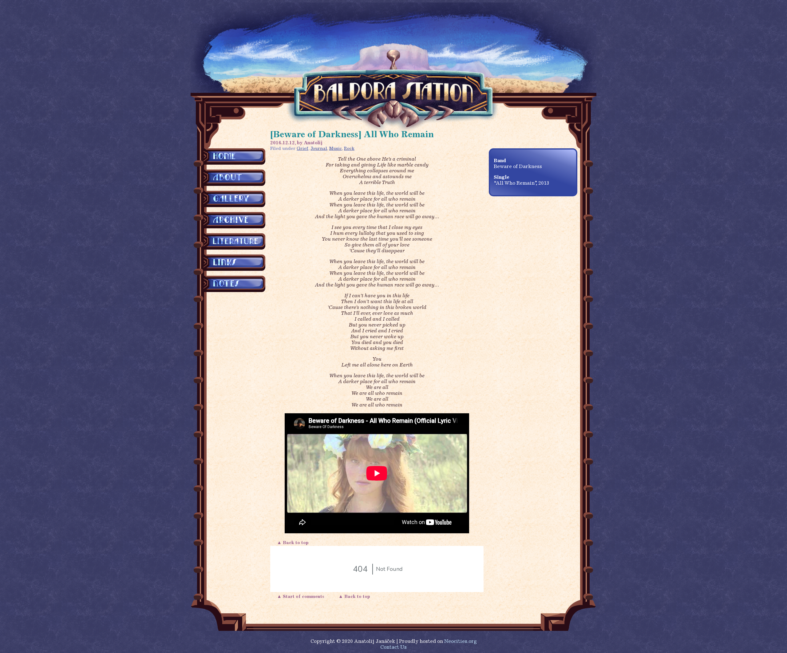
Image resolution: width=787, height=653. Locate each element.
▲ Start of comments (302, 597)
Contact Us (393, 647)
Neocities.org (460, 641)
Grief (302, 148)
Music (335, 148)
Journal (318, 148)
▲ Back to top (293, 543)
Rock (349, 148)
